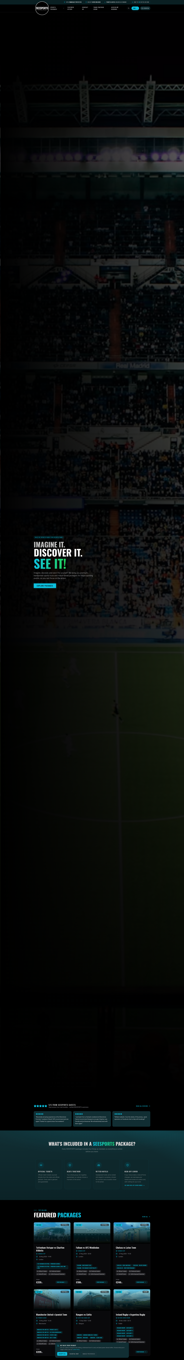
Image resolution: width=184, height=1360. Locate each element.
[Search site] (128, 8)
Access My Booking (114, 8)
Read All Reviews (142, 1106)
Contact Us (85, 8)
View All (145, 1217)
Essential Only (74, 1354)
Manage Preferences (89, 1354)
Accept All (62, 1354)
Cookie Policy (76, 1349)
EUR (134, 8)
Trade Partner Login (98, 8)
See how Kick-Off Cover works (134, 1185)
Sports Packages (53, 8)
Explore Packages (45, 585)
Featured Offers (70, 8)
